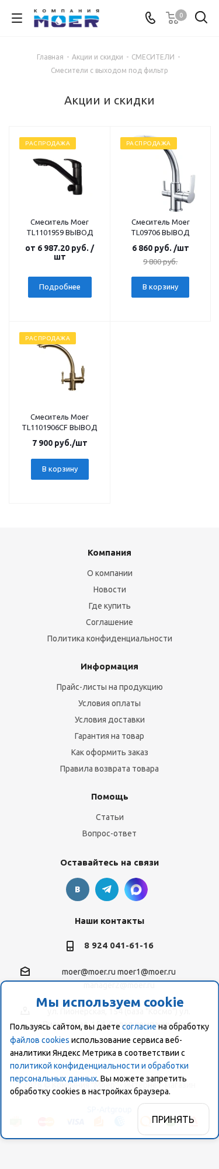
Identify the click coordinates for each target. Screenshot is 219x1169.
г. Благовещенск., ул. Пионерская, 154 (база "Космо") (136, 889)
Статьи (110, 817)
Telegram (107, 889)
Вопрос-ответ (109, 833)
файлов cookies (39, 1040)
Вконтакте (77, 889)
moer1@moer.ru (146, 971)
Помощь (109, 796)
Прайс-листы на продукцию (110, 687)
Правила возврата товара (109, 768)
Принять (173, 1119)
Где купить (110, 605)
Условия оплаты (109, 703)
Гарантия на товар (109, 736)
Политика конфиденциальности (109, 638)
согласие (139, 1026)
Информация (109, 666)
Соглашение (109, 622)
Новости (109, 589)
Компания (109, 552)
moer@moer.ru (89, 971)
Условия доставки (110, 719)
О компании (110, 573)
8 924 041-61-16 (119, 945)
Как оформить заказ (109, 752)
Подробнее (60, 286)
